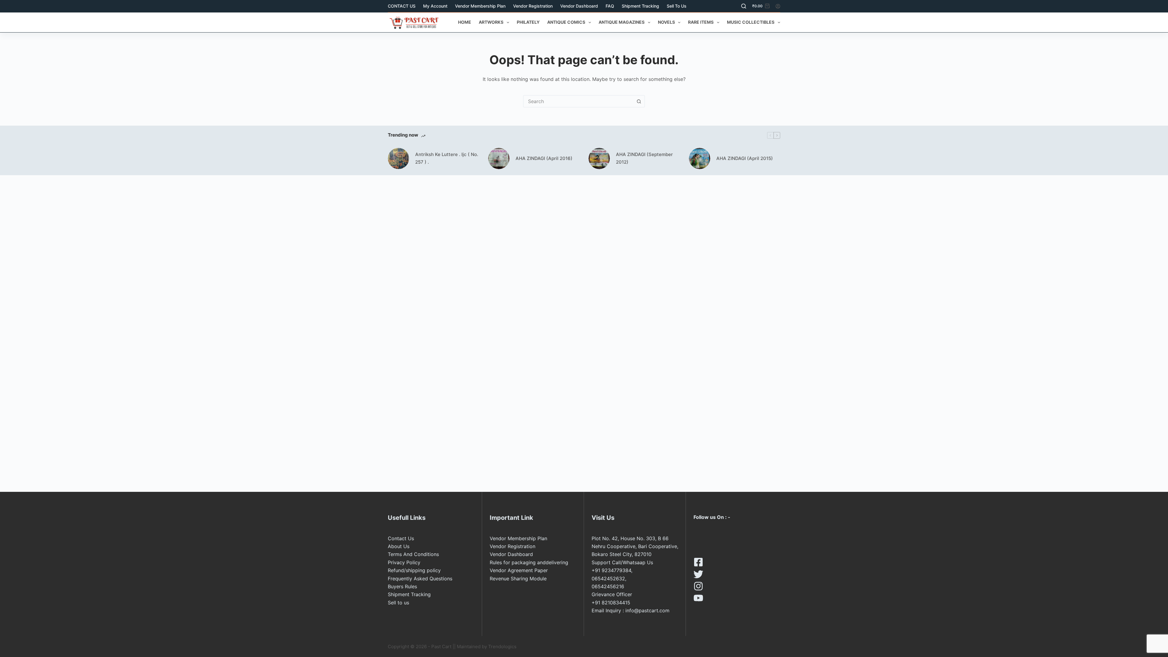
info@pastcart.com (647, 610)
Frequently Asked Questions (420, 578)
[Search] (743, 6)
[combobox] (578, 101)
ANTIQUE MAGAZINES (622, 22)
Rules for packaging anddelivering (529, 562)
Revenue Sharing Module (518, 578)
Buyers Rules (402, 586)
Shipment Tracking (640, 6)
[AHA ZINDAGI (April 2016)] (498, 158)
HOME (464, 22)
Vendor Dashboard (579, 6)
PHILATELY (528, 22)
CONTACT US (401, 6)
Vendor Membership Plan (480, 6)
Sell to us (677, 6)
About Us (398, 546)
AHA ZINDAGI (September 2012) (644, 158)
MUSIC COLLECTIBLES (750, 22)
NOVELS (666, 22)
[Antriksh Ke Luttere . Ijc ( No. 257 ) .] (398, 158)
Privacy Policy (404, 562)
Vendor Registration (533, 6)
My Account (435, 6)
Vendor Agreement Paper (519, 570)
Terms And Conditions (413, 554)
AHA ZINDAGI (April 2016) (544, 158)
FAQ (610, 6)
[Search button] (639, 101)
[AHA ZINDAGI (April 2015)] (699, 158)
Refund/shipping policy (414, 570)
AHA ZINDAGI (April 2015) (744, 158)
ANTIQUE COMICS (566, 22)
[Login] (778, 6)
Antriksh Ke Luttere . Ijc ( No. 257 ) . (446, 158)
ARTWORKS (491, 22)
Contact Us (401, 538)
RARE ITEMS (701, 22)
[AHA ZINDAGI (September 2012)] (599, 158)
